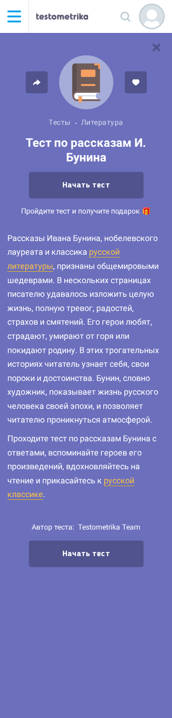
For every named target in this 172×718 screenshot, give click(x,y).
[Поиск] (125, 16)
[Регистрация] (152, 16)
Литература (102, 122)
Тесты (60, 122)
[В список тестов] (156, 47)
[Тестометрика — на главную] (62, 16)
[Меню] (14, 16)
